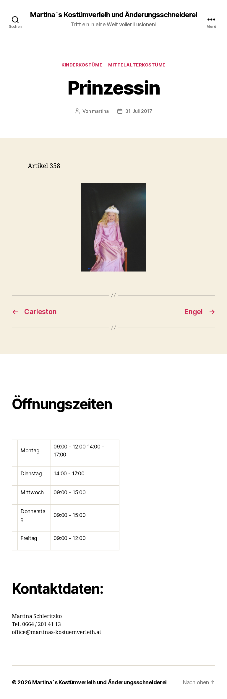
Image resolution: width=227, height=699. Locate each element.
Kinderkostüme (81, 65)
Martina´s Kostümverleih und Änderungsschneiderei (113, 14)
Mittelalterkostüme (137, 65)
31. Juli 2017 (138, 111)
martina (100, 111)
